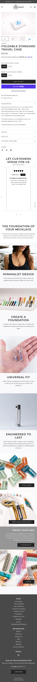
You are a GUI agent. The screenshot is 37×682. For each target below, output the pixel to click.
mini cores (26, 485)
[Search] (31, 7)
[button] (3, 23)
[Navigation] (2, 7)
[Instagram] (18, 655)
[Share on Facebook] (2, 150)
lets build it (26, 545)
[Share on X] (7, 150)
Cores (28, 581)
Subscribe (18, 672)
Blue (10, 66)
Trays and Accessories (21, 522)
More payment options (18, 91)
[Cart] (35, 7)
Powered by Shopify (18, 679)
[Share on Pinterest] (11, 150)
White (4, 66)
